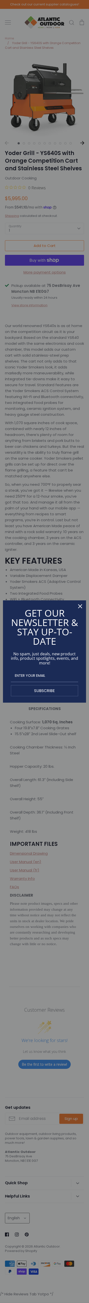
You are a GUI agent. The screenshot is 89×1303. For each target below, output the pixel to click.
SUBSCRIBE (44, 691)
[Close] (80, 606)
